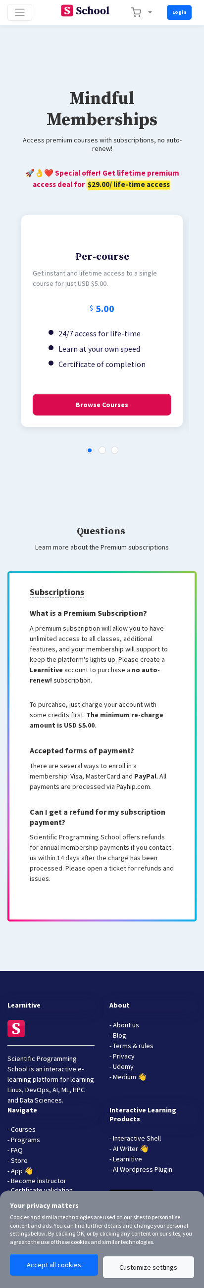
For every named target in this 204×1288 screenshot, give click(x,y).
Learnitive (47, 669)
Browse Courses (102, 404)
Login (179, 12)
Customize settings (148, 1267)
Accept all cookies (54, 1264)
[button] (90, 450)
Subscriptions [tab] (57, 592)
